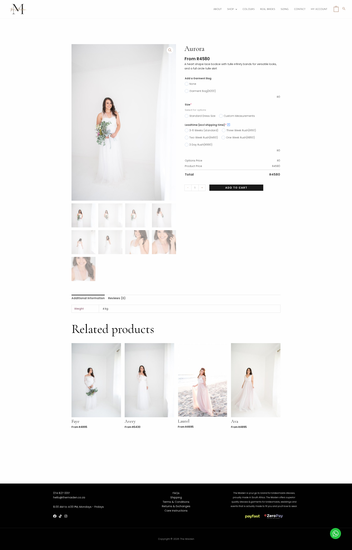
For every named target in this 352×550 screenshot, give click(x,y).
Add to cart (236, 187)
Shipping (176, 497)
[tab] (88, 298)
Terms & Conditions (176, 502)
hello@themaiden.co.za (69, 497)
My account (319, 9)
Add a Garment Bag (198, 78)
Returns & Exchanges (176, 506)
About (217, 9)
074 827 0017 (61, 493)
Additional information (88, 298)
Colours (249, 9)
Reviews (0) (117, 298)
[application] (235, 9)
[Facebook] (54, 516)
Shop (230, 9)
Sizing (285, 9)
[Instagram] (65, 516)
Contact (299, 9)
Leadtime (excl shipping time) (207, 125)
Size (188, 104)
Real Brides (267, 9)
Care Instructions (176, 510)
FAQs (176, 493)
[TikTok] (60, 516)
